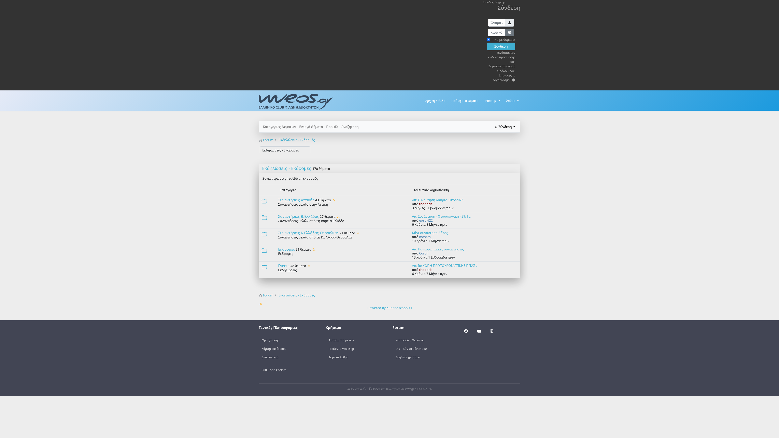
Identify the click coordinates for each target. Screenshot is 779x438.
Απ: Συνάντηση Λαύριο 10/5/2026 (437, 200)
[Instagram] (491, 331)
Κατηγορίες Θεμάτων (279, 127)
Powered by (376, 308)
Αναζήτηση (350, 127)
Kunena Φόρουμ (399, 308)
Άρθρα (510, 101)
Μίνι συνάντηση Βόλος (430, 233)
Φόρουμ (490, 101)
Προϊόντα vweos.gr (341, 349)
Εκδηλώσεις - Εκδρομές (286, 168)
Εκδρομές (286, 249)
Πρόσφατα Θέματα (464, 101)
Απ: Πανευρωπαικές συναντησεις (438, 249)
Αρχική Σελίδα (435, 101)
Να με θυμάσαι (504, 40)
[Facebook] (465, 331)
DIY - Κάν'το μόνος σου (411, 349)
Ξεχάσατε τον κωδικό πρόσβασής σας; (501, 57)
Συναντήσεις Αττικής (296, 200)
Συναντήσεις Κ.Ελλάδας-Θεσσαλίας (308, 232)
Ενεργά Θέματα (311, 127)
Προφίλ (332, 127)
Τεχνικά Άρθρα (338, 357)
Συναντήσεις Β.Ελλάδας (298, 216)
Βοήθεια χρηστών (408, 357)
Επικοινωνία (270, 357)
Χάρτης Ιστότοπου (274, 349)
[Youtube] (479, 331)
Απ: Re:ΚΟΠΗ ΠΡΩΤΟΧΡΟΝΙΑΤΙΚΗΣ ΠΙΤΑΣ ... (445, 265)
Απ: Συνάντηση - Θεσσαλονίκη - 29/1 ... (441, 216)
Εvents (283, 265)
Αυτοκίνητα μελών (341, 340)
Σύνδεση (501, 46)
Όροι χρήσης (270, 340)
